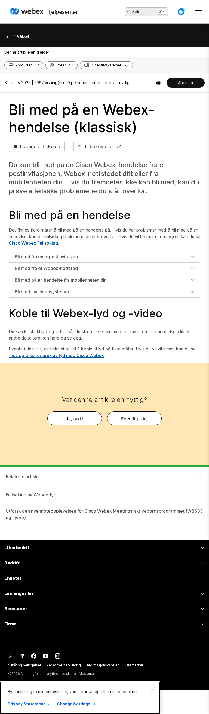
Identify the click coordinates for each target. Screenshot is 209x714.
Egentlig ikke (134, 418)
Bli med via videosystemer (42, 291)
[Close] (153, 688)
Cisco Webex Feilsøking (33, 243)
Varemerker (133, 665)
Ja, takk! (74, 418)
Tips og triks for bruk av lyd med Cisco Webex (56, 355)
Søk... (137, 11)
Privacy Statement (26, 703)
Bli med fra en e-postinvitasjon (46, 256)
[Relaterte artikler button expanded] (200, 477)
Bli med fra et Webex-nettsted (46, 268)
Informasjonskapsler (102, 665)
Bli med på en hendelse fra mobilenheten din (61, 280)
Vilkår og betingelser (24, 665)
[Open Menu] (198, 12)
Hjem (7, 36)
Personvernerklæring (64, 665)
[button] (181, 12)
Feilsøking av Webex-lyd (31, 494)
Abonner (185, 82)
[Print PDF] (158, 83)
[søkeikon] (129, 12)
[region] (80, 697)
